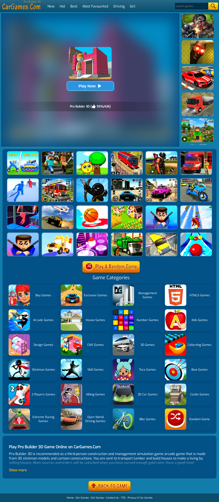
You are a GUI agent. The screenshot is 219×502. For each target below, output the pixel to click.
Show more (18, 470)
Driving (119, 6)
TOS (123, 497)
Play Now (87, 86)
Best (73, 6)
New (51, 6)
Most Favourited (95, 6)
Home (70, 497)
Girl (132, 6)
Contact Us (112, 497)
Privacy (132, 497)
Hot (62, 6)
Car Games (146, 497)
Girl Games (97, 497)
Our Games (82, 497)
